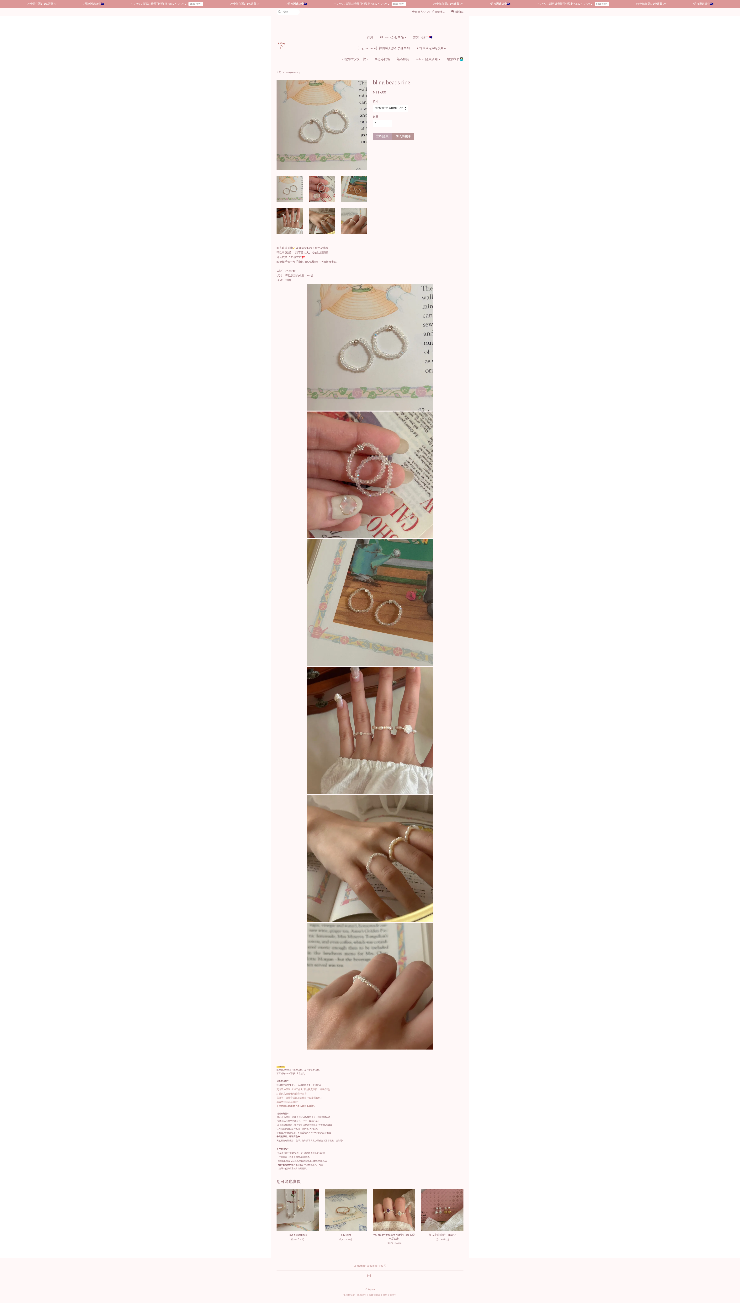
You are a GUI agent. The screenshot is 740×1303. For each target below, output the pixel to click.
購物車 (459, 12)
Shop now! (54, 4)
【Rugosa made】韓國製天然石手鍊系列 (383, 48)
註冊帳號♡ (438, 12)
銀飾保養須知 (390, 1295)
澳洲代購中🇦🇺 (422, 37)
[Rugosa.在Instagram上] (369, 1277)
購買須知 (362, 1295)
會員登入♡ (419, 12)
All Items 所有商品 (392, 37)
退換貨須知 (349, 1295)
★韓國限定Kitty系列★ (431, 48)
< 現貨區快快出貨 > (355, 59)
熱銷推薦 (403, 59)
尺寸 (375, 101)
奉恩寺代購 (382, 59)
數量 (375, 116)
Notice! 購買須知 (426, 59)
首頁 (370, 37)
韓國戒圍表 (374, 1295)
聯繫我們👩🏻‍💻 (455, 59)
